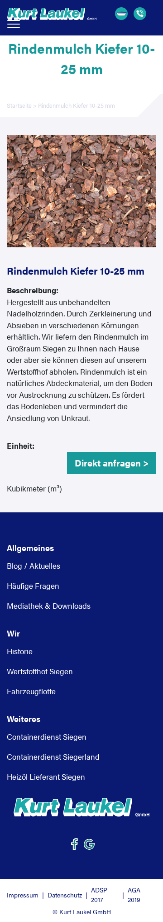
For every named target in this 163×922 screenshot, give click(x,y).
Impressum (22, 894)
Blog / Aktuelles (33, 565)
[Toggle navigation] (13, 24)
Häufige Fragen (33, 585)
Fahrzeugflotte (31, 691)
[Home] (51, 14)
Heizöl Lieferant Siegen (46, 776)
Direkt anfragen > (112, 462)
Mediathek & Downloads (49, 605)
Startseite (19, 105)
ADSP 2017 (99, 894)
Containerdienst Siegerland (53, 756)
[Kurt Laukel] (81, 807)
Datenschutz (65, 894)
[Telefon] (141, 13)
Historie (20, 651)
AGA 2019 (134, 894)
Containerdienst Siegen (46, 736)
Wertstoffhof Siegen (40, 671)
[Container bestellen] (122, 13)
